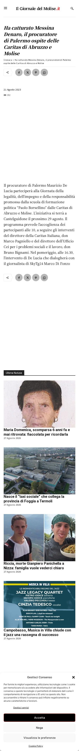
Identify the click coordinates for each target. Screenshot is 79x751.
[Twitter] (27, 72)
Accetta (39, 717)
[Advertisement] (39, 140)
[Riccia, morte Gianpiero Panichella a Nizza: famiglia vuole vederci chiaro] (39, 537)
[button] (73, 677)
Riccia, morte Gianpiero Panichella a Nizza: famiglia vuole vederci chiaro (34, 565)
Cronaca (8, 60)
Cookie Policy (36, 746)
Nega (39, 727)
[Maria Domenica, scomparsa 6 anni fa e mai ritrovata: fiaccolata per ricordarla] (39, 403)
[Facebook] (19, 72)
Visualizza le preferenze (40, 737)
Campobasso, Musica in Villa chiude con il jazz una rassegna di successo (37, 632)
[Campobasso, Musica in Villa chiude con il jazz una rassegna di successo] (39, 604)
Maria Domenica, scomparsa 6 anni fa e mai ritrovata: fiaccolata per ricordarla (37, 432)
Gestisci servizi (21, 707)
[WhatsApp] (44, 72)
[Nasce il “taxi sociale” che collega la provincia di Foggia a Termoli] (39, 470)
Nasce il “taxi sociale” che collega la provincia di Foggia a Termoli (34, 498)
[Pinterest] (36, 72)
